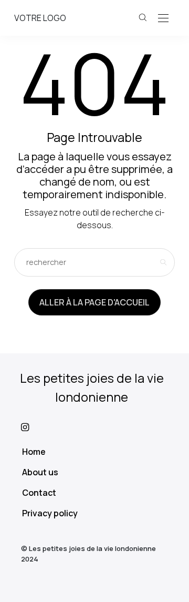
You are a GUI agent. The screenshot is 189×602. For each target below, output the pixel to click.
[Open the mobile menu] (163, 19)
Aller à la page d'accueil (94, 302)
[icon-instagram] (94, 426)
